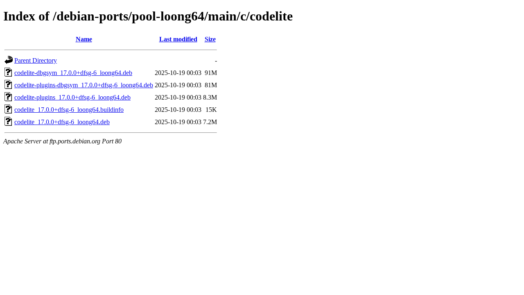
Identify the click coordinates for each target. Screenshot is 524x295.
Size (210, 39)
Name (84, 39)
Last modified (178, 39)
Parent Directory (35, 60)
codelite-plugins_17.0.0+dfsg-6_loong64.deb (72, 97)
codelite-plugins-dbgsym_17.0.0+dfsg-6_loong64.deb (83, 85)
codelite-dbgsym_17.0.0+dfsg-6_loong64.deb (73, 72)
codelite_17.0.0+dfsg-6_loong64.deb (62, 121)
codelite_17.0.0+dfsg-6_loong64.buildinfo (69, 109)
